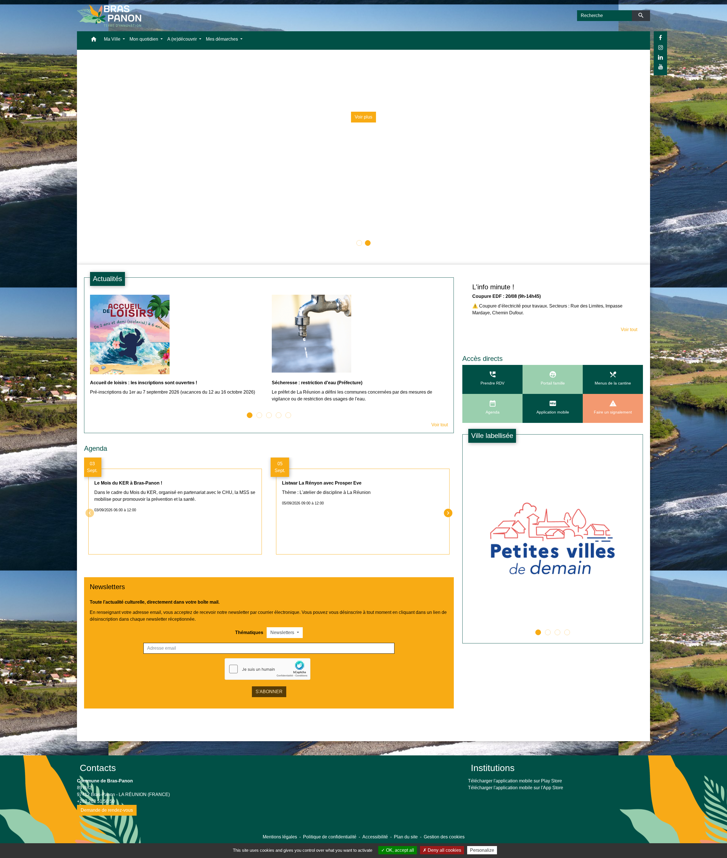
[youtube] (660, 66)
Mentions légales (280, 836)
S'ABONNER (269, 691)
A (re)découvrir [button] (182, 39)
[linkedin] (660, 57)
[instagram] (660, 47)
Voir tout (439, 424)
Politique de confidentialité (329, 836)
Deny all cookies (444, 850)
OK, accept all (399, 850)
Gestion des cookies (444, 836)
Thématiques (249, 632)
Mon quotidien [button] (144, 39)
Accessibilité (375, 836)
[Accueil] (109, 15)
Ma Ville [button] (113, 39)
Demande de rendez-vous (107, 810)
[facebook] (660, 38)
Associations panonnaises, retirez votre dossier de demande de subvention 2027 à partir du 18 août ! (512, 97)
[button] (94, 40)
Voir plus (512, 117)
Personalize (482, 850)
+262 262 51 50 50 (96, 801)
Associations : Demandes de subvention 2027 (511, 84)
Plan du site (406, 836)
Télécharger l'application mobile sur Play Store (515, 780)
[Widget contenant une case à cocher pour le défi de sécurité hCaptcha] (267, 669)
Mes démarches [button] (222, 39)
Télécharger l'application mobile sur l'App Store (515, 787)
